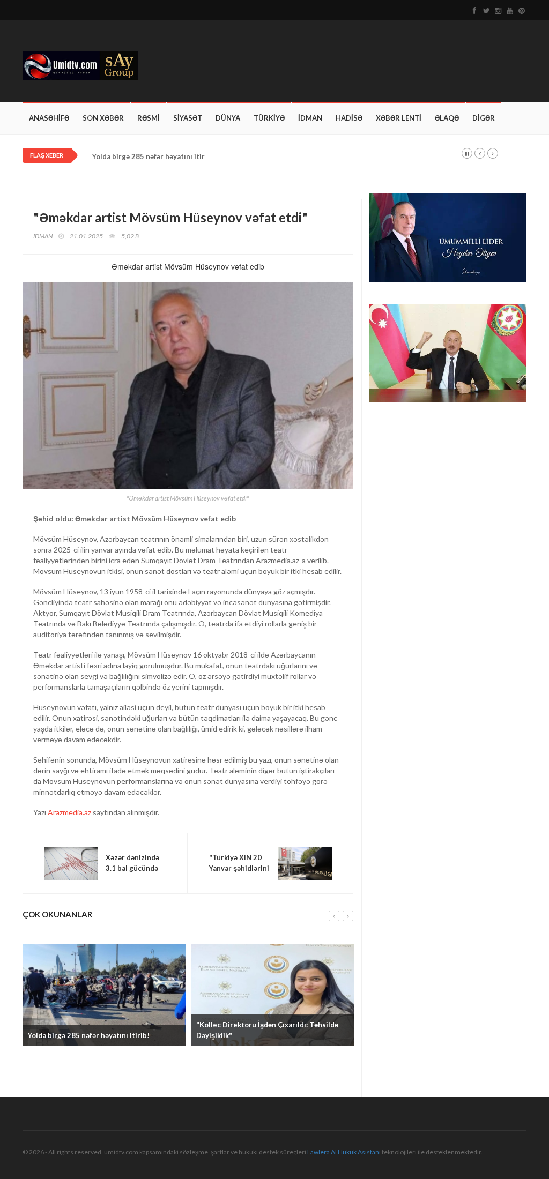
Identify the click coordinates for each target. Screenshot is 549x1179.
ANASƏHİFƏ (49, 118)
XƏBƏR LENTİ (398, 118)
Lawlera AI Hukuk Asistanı (344, 1152)
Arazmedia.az (69, 812)
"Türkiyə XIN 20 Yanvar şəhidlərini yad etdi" (239, 868)
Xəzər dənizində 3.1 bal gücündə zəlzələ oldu (132, 868)
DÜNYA (228, 118)
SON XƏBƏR (103, 118)
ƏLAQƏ (447, 118)
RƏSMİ (148, 118)
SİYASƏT (187, 118)
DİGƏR (483, 118)
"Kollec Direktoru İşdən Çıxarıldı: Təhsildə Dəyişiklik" (267, 1030)
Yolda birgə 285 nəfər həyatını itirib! (153, 157)
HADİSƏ (349, 118)
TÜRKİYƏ (269, 118)
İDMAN (310, 118)
